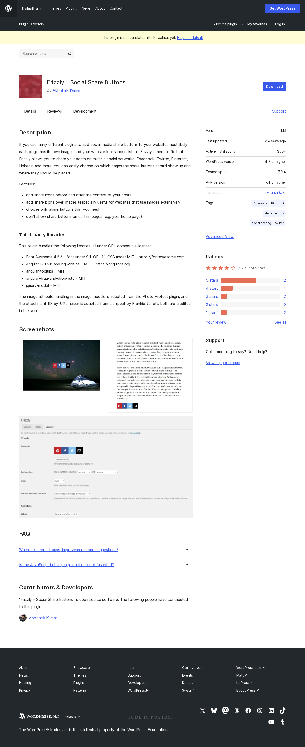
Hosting (25, 683)
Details (30, 111)
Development (85, 111)
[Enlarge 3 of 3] (186, 422)
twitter (279, 223)
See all (280, 322)
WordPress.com (250, 668)
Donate (190, 683)
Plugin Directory (31, 24)
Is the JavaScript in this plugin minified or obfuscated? (66, 565)
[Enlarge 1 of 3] (97, 344)
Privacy (25, 690)
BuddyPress (247, 690)
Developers (137, 683)
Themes (79, 675)
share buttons (274, 213)
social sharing (261, 223)
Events (187, 675)
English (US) (276, 192)
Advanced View (220, 236)
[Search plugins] (69, 53)
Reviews (54, 111)
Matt (242, 675)
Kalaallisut (72, 717)
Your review (216, 322)
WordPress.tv (140, 690)
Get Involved (192, 668)
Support (279, 111)
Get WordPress (282, 8)
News (23, 675)
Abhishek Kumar (67, 90)
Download (274, 86)
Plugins (79, 683)
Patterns (80, 690)
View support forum (223, 362)
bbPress (245, 683)
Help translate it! (190, 37)
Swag (188, 690)
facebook (260, 203)
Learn (132, 668)
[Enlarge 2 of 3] (186, 344)
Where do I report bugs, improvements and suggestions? (68, 550)
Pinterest (277, 203)
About (24, 668)
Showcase (81, 668)
